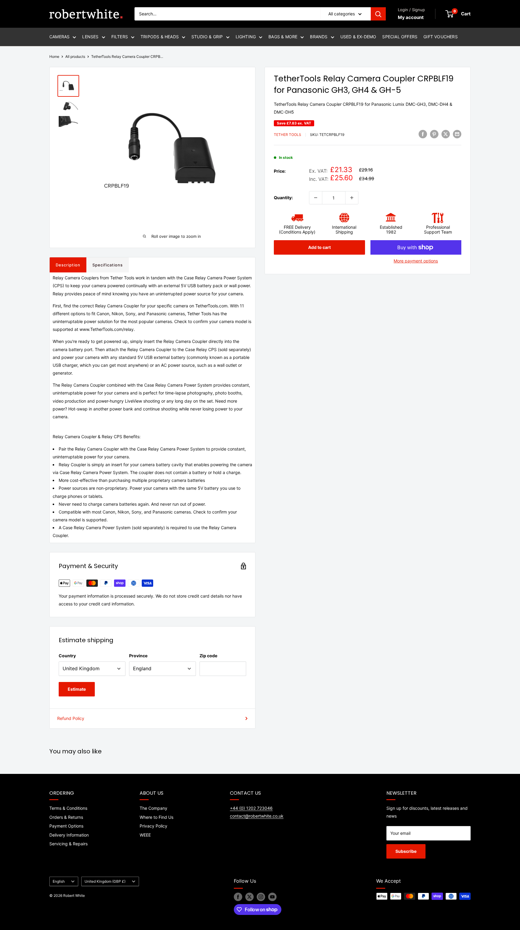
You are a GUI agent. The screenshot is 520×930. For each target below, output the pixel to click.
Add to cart (319, 247)
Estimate (77, 689)
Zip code (208, 655)
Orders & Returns (66, 817)
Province (138, 655)
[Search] (378, 13)
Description (68, 264)
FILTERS (119, 36)
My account (411, 17)
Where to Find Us (156, 817)
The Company (153, 808)
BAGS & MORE (282, 36)
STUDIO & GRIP (207, 36)
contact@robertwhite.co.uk (256, 815)
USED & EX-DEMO (358, 36)
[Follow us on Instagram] (261, 897)
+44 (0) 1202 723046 (251, 808)
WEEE (145, 834)
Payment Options (66, 825)
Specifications (107, 264)
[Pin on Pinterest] (434, 134)
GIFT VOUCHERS (440, 36)
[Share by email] (457, 134)
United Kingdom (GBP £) (105, 881)
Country (67, 655)
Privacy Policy (153, 825)
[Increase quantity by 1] (351, 197)
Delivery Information (69, 834)
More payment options (416, 260)
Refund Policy (70, 718)
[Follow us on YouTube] (272, 897)
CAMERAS (59, 36)
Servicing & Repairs (68, 843)
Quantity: (283, 197)
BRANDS (318, 36)
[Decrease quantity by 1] (315, 197)
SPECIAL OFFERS (399, 36)
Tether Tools (287, 135)
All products (75, 56)
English (59, 881)
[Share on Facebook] (423, 134)
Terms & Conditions (68, 808)
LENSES (90, 36)
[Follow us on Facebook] (238, 897)
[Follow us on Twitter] (249, 897)
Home (54, 56)
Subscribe (405, 851)
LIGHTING (246, 36)
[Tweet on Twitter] (445, 134)
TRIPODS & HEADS (160, 36)
